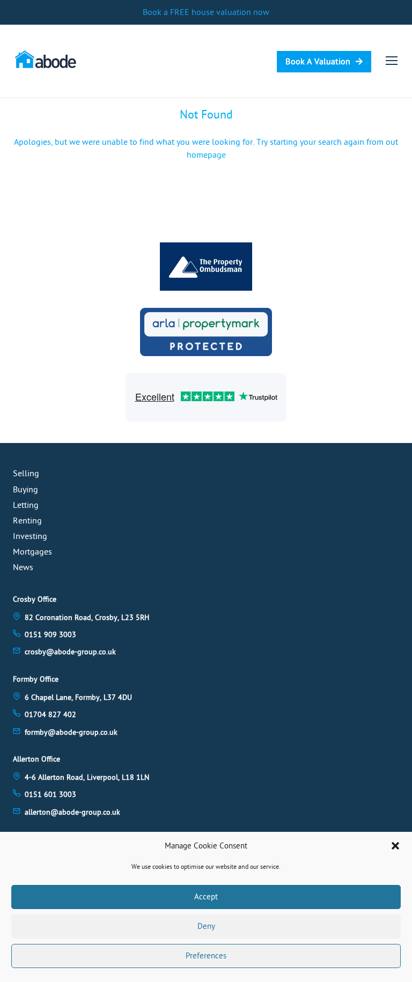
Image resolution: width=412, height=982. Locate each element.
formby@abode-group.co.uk (71, 732)
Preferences (206, 956)
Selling (26, 473)
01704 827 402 (50, 714)
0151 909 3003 (50, 634)
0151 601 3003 (50, 794)
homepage (206, 155)
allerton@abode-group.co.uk (72, 812)
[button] (395, 845)
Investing (30, 536)
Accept (206, 897)
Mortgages (32, 552)
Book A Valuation (317, 62)
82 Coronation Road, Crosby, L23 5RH (87, 617)
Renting (27, 521)
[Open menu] (391, 60)
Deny (206, 926)
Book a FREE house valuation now (206, 12)
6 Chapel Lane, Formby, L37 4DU (78, 697)
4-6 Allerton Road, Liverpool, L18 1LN (87, 777)
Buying (25, 489)
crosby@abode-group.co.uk (70, 651)
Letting (26, 505)
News (23, 567)
